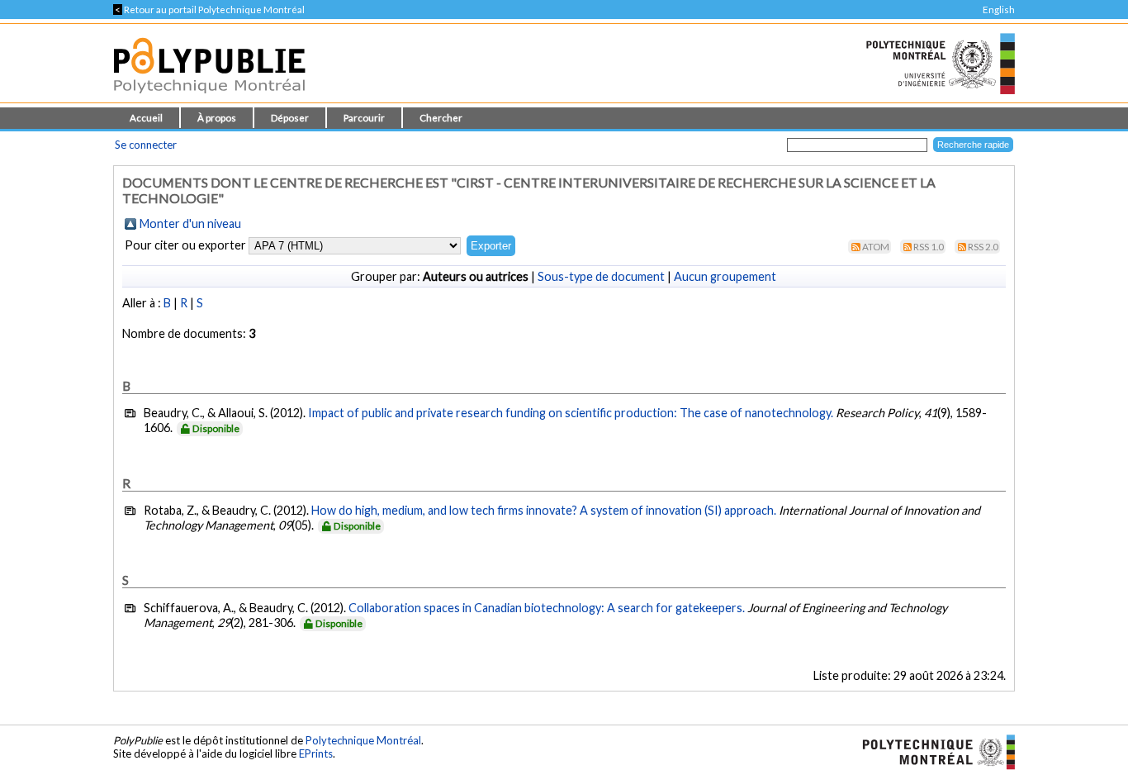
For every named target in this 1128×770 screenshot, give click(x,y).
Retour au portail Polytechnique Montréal (209, 9)
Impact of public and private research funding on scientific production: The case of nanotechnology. (570, 413)
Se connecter (146, 144)
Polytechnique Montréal (363, 740)
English (999, 9)
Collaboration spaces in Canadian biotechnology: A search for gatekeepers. (546, 608)
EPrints (316, 753)
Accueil (146, 117)
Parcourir (364, 117)
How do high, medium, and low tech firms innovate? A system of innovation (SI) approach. (543, 510)
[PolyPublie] (209, 98)
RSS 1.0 (928, 246)
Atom (875, 246)
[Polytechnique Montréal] (932, 750)
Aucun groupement (725, 276)
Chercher (440, 117)
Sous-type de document (601, 276)
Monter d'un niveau (190, 223)
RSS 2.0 (983, 246)
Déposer (290, 117)
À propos (216, 117)
